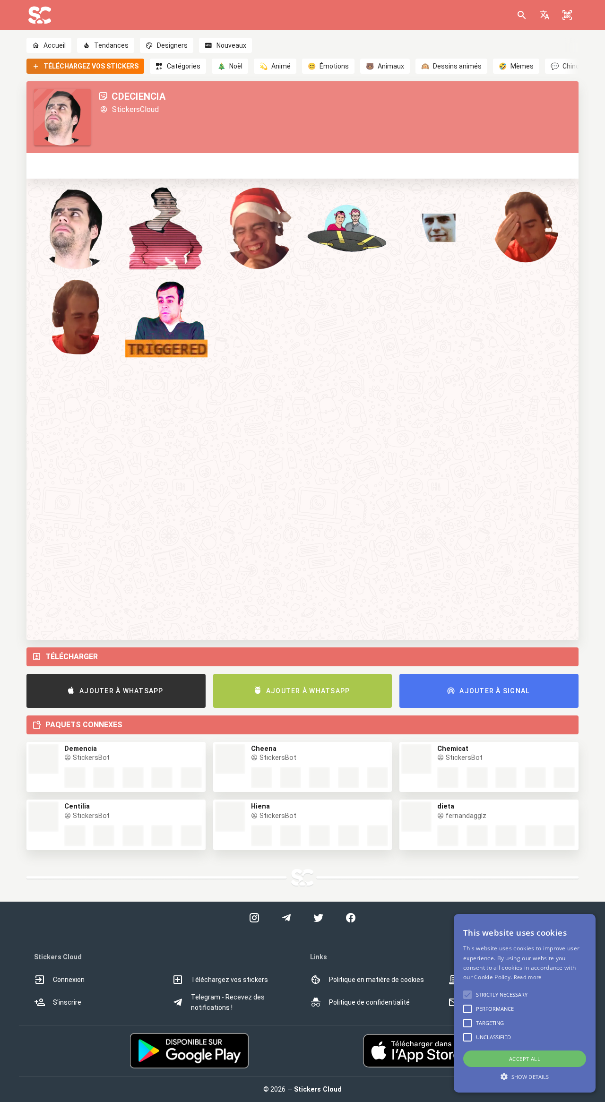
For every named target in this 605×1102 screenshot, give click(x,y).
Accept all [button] (524, 1058)
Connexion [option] (69, 979)
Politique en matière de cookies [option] (376, 979)
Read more (528, 977)
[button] (544, 15)
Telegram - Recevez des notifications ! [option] (228, 1002)
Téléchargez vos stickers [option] (229, 979)
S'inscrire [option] (67, 1002)
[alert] (525, 1003)
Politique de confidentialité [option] (369, 1002)
